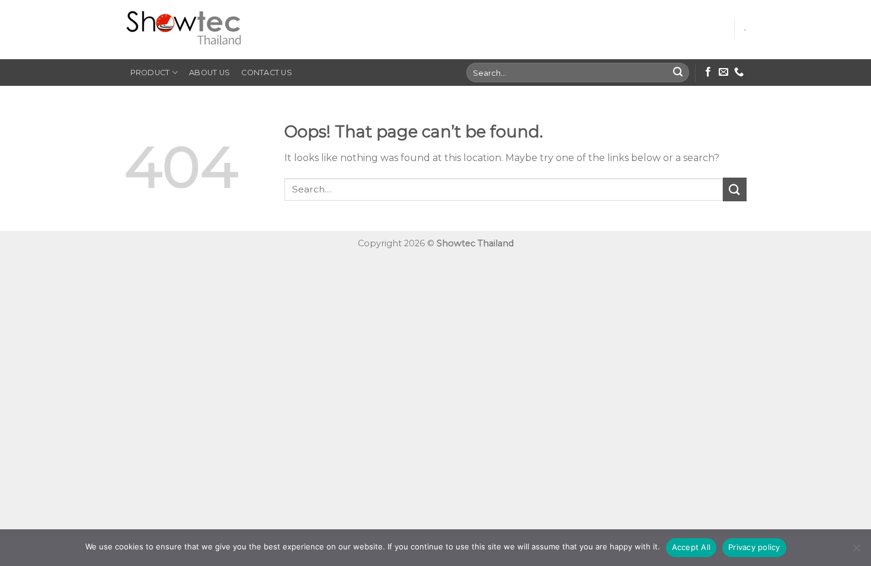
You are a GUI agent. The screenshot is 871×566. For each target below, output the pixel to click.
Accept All (691, 547)
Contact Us (266, 72)
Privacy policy (754, 547)
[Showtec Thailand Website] (183, 29)
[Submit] (678, 73)
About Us (209, 72)
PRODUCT (150, 72)
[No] (856, 551)
